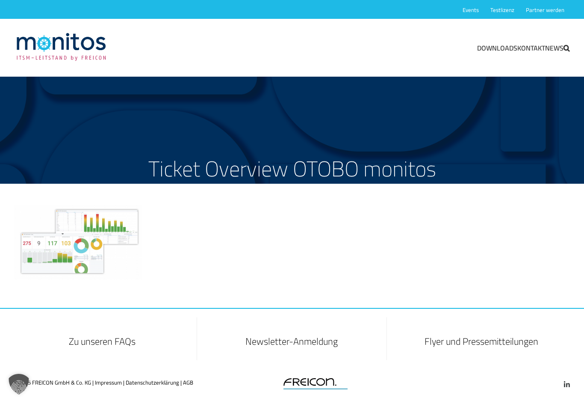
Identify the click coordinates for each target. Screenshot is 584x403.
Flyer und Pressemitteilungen (481, 341)
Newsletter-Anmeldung (291, 341)
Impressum (108, 382)
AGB (188, 382)
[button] (566, 47)
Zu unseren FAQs (102, 341)
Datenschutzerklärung (152, 382)
